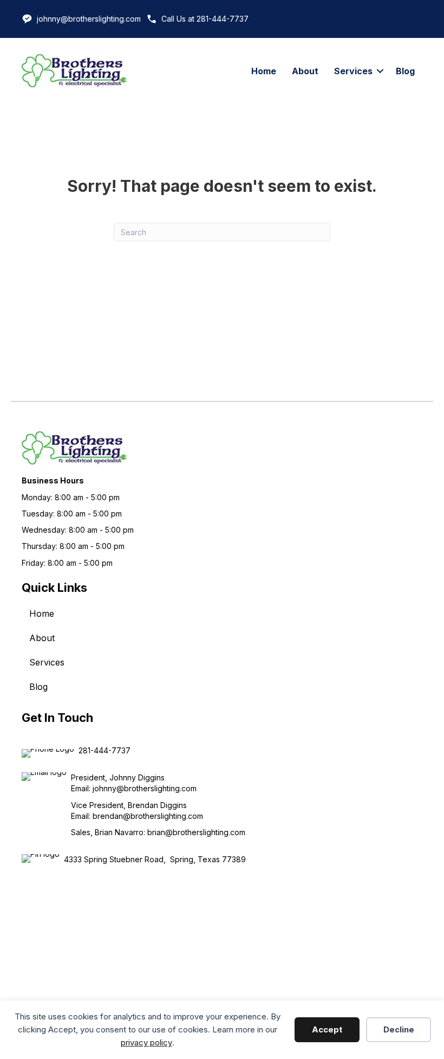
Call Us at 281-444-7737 (205, 18)
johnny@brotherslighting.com (89, 18)
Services (353, 71)
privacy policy (146, 1042)
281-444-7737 (104, 750)
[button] (380, 71)
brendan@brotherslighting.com (148, 816)
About (305, 71)
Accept (327, 1029)
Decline (398, 1029)
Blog (405, 71)
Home (263, 71)
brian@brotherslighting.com (196, 832)
